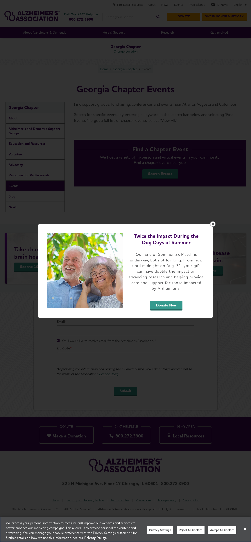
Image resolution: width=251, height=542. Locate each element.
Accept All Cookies (222, 530)
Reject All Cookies (190, 530)
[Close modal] (213, 224)
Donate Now (166, 305)
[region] (125, 529)
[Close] (245, 529)
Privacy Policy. (95, 538)
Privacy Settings (160, 530)
